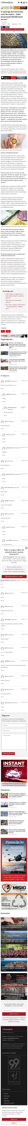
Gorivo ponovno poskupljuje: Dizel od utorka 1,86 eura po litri (17, 361)
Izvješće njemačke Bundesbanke (17, 73)
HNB (8, 331)
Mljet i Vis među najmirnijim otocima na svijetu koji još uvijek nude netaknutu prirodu (18, 813)
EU (3, 331)
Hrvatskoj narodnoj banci (8, 270)
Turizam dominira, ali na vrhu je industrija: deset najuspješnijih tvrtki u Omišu (18, 368)
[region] (14, 1115)
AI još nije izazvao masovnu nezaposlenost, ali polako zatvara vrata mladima (16, 822)
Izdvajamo (4, 22)
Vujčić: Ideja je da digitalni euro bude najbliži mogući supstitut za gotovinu (15, 296)
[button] (2, 27)
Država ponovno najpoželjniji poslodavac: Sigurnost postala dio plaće (17, 831)
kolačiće (8, 1110)
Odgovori (2, 388)
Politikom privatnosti (14, 1021)
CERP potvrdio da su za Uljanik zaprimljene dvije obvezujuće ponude (17, 804)
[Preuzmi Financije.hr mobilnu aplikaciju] (19, 2)
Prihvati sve (14, 1119)
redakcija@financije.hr (13, 1038)
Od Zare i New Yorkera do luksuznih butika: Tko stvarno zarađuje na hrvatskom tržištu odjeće (17, 345)
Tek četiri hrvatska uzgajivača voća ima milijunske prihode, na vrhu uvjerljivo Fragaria (18, 795)
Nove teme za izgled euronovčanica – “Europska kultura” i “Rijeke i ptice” (15, 306)
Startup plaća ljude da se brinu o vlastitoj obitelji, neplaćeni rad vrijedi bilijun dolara (18, 353)
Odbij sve (14, 1123)
